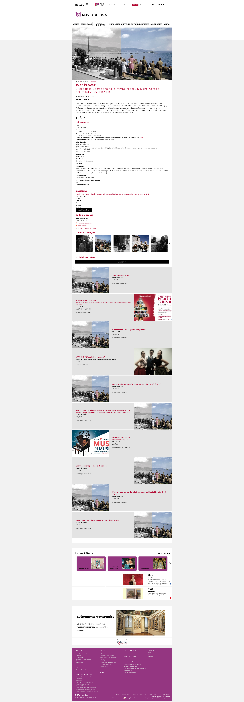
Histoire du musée (81, 654)
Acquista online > (83, 210)
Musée (76, 24)
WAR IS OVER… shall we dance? (90, 357)
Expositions (115, 24)
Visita (167, 24)
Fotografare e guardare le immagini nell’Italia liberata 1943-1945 (139, 493)
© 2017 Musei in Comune (116, 698)
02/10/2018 (159, 581)
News (149, 652)
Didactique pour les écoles (132, 664)
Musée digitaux (100, 24)
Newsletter (79, 662)
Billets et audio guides (107, 655)
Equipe (78, 655)
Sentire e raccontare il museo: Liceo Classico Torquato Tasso (157, 594)
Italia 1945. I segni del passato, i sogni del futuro (97, 520)
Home (77, 81)
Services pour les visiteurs (108, 657)
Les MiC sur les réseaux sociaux (115, 567)
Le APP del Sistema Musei (108, 662)
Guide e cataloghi (105, 664)
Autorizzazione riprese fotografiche (87, 691)
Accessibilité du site (158, 698)
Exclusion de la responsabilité (139, 698)
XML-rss (167, 698)
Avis (141, 138)
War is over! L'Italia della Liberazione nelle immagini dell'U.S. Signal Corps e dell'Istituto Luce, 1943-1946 (112, 194)
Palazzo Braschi (81, 670)
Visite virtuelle (144, 568)
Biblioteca (79, 680)
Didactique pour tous (130, 666)
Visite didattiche (105, 661)
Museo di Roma (94, 15)
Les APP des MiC (84, 568)
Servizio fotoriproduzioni (83, 686)
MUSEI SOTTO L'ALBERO (87, 300)
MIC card (103, 659)
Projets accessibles (130, 672)
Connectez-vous (145, 5)
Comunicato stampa (84, 223)
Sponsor (150, 656)
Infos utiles (103, 654)
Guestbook (79, 657)
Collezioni (86, 24)
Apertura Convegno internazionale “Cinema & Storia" (136, 384)
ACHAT (135, 5)
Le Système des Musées (83, 659)
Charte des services (82, 661)
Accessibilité (104, 666)
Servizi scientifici (84, 674)
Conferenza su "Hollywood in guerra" (129, 330)
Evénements (129, 24)
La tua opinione (105, 668)
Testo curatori (82, 226)
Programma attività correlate (87, 228)
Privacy (128, 698)
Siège (78, 667)
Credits (150, 698)
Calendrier (156, 24)
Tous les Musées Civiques (121, 5)
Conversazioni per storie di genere (91, 466)
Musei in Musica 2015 (122, 437)
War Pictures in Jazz (121, 275)
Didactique (143, 24)
